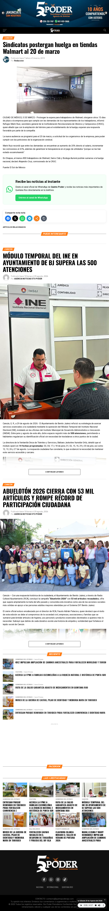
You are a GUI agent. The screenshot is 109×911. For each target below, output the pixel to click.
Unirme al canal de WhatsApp (33, 197)
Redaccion (19, 61)
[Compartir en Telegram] (29, 218)
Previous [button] (3, 13)
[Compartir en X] (15, 218)
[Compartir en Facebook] (8, 218)
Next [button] (106, 13)
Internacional (53, 887)
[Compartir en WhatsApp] (22, 218)
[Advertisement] (54, 743)
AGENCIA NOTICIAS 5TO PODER (28, 279)
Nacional (40, 887)
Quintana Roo (67, 887)
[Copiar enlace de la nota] (44, 218)
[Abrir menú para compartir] (37, 218)
